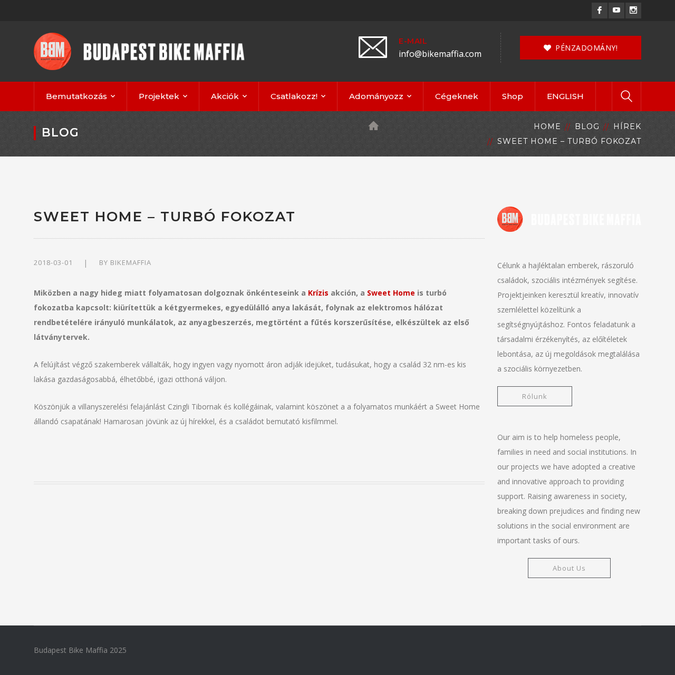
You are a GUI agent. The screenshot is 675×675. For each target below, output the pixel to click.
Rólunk (534, 396)
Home (547, 126)
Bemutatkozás (76, 96)
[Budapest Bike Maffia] (139, 50)
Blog (587, 126)
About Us (569, 568)
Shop (512, 96)
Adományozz (376, 96)
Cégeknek (456, 96)
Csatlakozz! (294, 96)
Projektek (159, 96)
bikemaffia (130, 262)
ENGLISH (565, 96)
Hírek (627, 126)
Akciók (225, 96)
